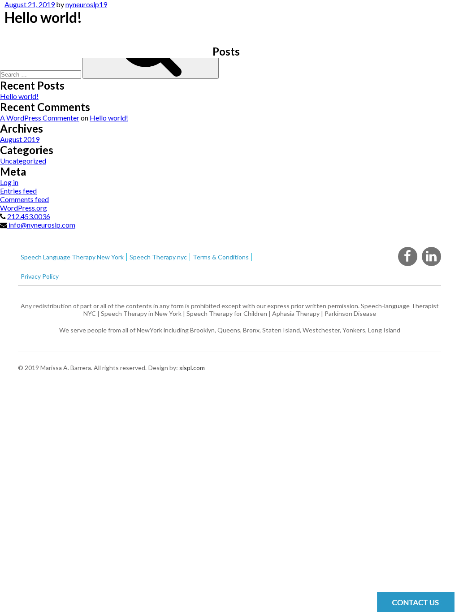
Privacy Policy (40, 276)
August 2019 (19, 139)
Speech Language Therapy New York (72, 257)
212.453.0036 (28, 216)
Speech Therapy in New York (141, 313)
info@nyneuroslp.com (41, 224)
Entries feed (18, 190)
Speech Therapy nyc (158, 257)
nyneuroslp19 (86, 4)
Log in (9, 182)
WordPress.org (23, 207)
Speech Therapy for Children (226, 313)
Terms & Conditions (221, 257)
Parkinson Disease (350, 313)
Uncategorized (23, 160)
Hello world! (19, 96)
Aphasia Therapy (296, 313)
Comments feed (24, 199)
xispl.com (191, 367)
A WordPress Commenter (39, 117)
